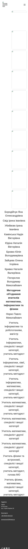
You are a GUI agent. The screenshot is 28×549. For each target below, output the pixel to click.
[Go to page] (2, 548)
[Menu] (25, 4)
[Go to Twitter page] (4, 548)
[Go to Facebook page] (6, 548)
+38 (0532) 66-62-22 (7, 515)
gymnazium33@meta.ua (8, 519)
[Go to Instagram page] (9, 548)
